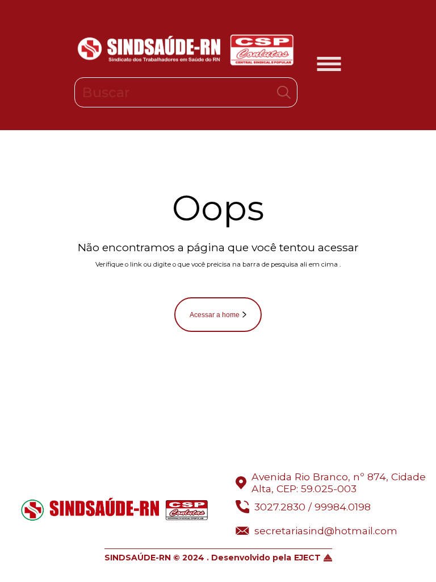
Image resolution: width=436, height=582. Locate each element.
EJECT (307, 557)
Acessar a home (215, 315)
